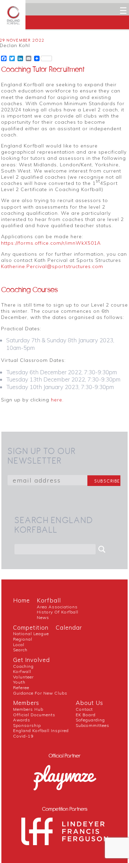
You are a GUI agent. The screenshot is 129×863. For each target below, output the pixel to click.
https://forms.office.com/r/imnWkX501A (51, 243)
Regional (22, 639)
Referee (21, 687)
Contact (84, 709)
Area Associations (57, 606)
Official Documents (34, 714)
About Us (89, 702)
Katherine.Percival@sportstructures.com (52, 266)
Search (20, 649)
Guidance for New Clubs (40, 693)
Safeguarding (90, 719)
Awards (21, 719)
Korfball (49, 600)
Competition (31, 627)
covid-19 (23, 736)
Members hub (28, 709)
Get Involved (31, 659)
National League (31, 633)
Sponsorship (27, 725)
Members (26, 702)
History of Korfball (57, 612)
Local (18, 644)
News (43, 617)
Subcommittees (92, 725)
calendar (69, 627)
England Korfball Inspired (41, 730)
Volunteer (23, 676)
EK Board (86, 714)
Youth (19, 682)
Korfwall (22, 671)
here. (57, 400)
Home (21, 600)
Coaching (23, 666)
